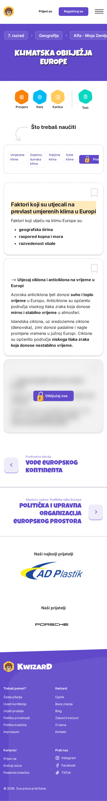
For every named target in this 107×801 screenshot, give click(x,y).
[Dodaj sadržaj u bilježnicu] (94, 193)
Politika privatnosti (16, 718)
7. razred (16, 35)
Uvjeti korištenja (14, 704)
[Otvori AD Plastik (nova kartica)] (52, 571)
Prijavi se (9, 759)
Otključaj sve (56, 396)
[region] (53, 159)
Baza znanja (64, 704)
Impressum (11, 732)
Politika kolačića (15, 725)
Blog (58, 711)
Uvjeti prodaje (13, 711)
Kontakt (60, 732)
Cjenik (59, 697)
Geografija (49, 35)
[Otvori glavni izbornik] (99, 11)
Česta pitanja (12, 697)
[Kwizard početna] (8, 11)
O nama (60, 725)
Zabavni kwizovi (67, 718)
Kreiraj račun (12, 765)
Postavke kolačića (16, 772)
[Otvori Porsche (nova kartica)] (52, 624)
